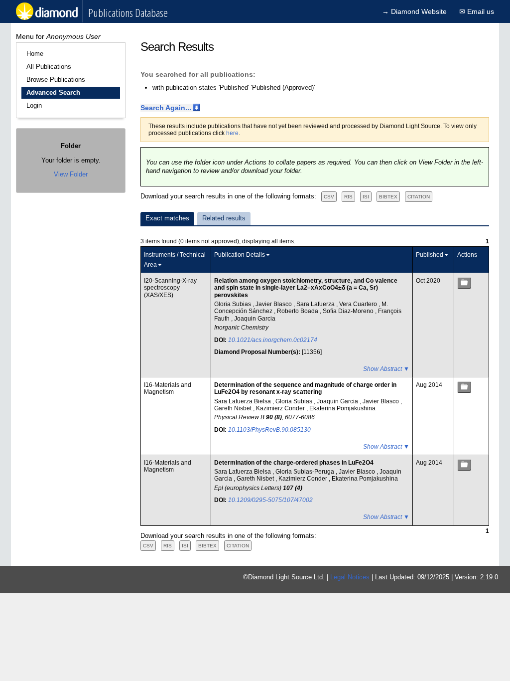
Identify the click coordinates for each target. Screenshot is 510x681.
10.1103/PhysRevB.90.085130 (269, 429)
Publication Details (239, 254)
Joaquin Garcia (254, 318)
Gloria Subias (233, 304)
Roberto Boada (298, 311)
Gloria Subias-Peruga (305, 471)
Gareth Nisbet (233, 408)
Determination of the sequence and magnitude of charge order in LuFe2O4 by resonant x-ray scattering (305, 388)
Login (34, 105)
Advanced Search (53, 92)
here (232, 133)
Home (34, 53)
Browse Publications (55, 79)
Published (429, 254)
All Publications (48, 66)
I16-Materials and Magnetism (167, 388)
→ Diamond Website (414, 11)
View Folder (71, 174)
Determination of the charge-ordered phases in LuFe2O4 (294, 462)
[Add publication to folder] (464, 283)
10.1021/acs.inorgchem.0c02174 (272, 340)
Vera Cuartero (359, 304)
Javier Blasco (274, 304)
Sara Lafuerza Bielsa (243, 401)
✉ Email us (476, 11)
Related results (224, 218)
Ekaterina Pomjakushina (342, 408)
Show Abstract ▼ (386, 368)
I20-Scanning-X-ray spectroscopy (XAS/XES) (170, 288)
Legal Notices (350, 577)
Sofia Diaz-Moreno (349, 311)
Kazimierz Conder (281, 408)
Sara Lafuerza (316, 304)
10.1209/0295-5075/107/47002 (270, 500)
